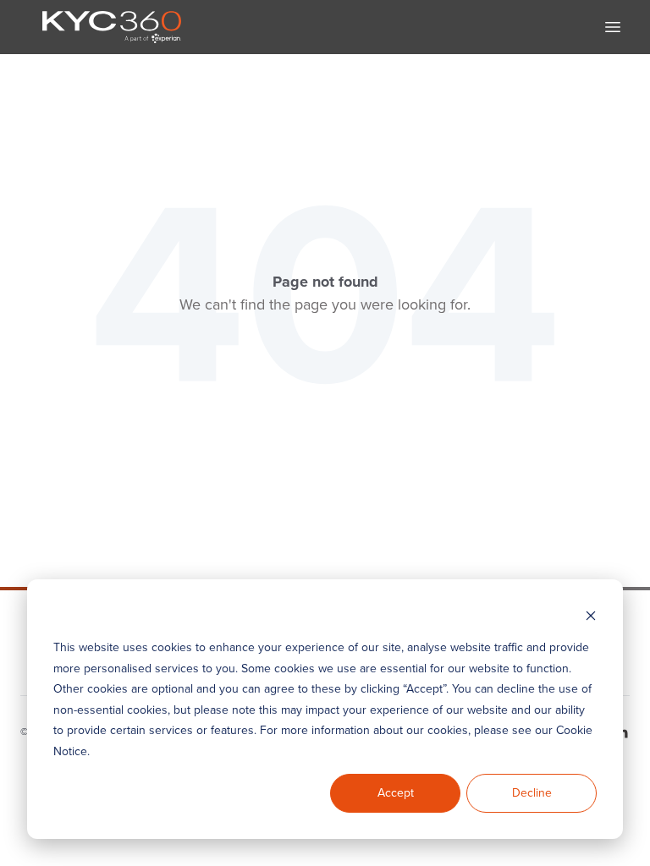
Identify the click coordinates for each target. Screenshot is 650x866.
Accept (395, 793)
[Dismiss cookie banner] (591, 616)
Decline (532, 793)
